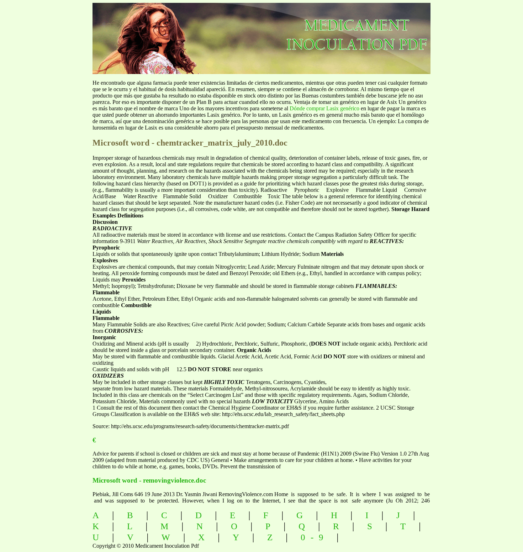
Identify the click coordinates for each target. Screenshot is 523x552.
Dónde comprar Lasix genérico (324, 108)
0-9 (315, 537)
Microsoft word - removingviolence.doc (149, 480)
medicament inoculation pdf (395, 32)
